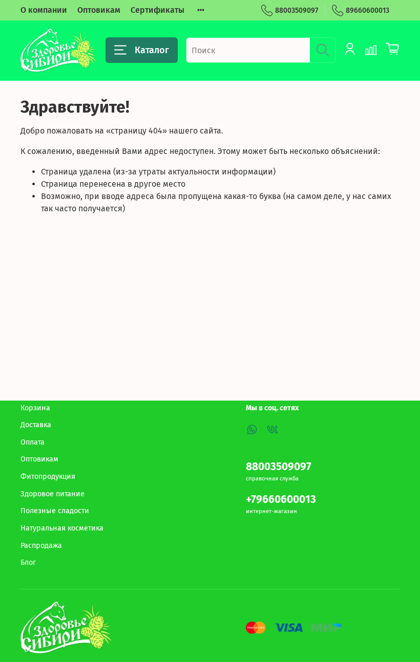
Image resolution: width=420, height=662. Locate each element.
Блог (28, 562)
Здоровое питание (52, 494)
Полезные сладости (54, 510)
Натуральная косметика (61, 528)
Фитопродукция (47, 476)
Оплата (32, 442)
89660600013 (367, 10)
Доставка (35, 425)
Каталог (152, 50)
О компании (43, 10)
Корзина (35, 408)
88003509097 (296, 10)
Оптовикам (98, 10)
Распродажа (41, 545)
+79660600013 (281, 499)
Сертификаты (157, 10)
